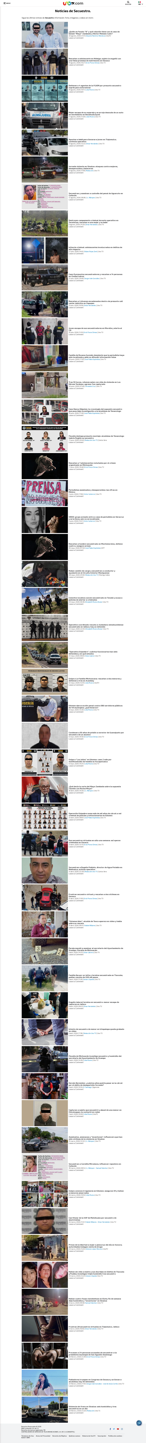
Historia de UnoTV (88, 1436)
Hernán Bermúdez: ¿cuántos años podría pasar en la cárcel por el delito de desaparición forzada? (95, 1084)
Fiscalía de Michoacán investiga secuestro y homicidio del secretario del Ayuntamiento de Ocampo (95, 1057)
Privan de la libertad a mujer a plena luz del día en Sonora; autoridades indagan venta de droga (95, 1246)
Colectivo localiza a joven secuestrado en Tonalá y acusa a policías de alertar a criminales (95, 599)
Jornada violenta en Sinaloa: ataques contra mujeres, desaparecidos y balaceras (93, 167)
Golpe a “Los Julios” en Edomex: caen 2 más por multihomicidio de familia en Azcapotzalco (90, 760)
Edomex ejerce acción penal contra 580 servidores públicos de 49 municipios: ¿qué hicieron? (95, 706)
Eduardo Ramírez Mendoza (95, 36)
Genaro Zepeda (88, 979)
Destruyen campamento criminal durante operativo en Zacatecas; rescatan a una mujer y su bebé (93, 221)
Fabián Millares (89, 925)
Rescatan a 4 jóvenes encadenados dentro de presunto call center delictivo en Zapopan (96, 302)
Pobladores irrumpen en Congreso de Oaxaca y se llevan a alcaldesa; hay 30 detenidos (95, 1380)
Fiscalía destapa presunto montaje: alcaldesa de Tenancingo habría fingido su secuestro (96, 437)
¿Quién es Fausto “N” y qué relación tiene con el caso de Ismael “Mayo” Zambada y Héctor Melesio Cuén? (94, 32)
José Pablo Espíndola (92, 359)
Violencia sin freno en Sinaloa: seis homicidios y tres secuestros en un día (92, 1407)
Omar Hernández (92, 144)
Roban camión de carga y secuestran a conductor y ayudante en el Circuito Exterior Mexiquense (92, 572)
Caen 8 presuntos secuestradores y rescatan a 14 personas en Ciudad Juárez (95, 275)
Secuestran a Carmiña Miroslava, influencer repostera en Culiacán (95, 1165)
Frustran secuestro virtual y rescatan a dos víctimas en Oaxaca (94, 895)
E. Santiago (88, 1087)
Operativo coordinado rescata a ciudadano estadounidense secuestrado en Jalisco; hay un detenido (96, 625)
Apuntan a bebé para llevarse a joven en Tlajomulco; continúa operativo (93, 140)
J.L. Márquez (90, 197)
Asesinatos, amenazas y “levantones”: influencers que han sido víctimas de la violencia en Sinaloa (95, 1138)
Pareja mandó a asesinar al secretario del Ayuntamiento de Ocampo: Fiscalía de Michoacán (96, 949)
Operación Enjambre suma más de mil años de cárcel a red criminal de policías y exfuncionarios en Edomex (95, 814)
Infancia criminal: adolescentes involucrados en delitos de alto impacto (95, 248)
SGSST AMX (25, 1437)
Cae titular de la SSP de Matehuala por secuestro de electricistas (92, 1219)
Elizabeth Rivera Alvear (94, 602)
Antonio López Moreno (94, 1249)
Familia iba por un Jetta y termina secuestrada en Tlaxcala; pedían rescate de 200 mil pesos (96, 976)
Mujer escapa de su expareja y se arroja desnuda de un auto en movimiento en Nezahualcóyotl (96, 113)
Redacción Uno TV (91, 440)
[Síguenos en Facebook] (110, 1429)
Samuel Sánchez (102, 1168)
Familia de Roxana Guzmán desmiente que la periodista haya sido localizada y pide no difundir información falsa (96, 356)
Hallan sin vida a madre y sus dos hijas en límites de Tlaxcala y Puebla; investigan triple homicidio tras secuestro (96, 1273)
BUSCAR (128, 4)
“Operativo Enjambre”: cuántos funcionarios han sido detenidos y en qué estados (93, 652)
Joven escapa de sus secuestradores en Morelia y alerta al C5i (95, 329)
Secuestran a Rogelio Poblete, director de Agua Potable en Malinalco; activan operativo (95, 868)
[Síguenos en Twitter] (114, 1429)
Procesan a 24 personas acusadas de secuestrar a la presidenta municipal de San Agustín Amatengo (93, 1353)
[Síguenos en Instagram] (122, 1429)
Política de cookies (115, 1436)
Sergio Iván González (92, 278)
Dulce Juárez (89, 656)
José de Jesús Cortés (110, 1384)
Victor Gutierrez (89, 494)
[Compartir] (139, 1423)
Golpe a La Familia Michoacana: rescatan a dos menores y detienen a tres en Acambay (95, 679)
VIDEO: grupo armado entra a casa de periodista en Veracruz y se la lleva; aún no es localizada (96, 518)
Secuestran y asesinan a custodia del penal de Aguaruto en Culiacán (96, 194)
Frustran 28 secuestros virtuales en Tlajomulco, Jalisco (94, 1326)
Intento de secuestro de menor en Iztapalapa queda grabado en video (96, 1030)
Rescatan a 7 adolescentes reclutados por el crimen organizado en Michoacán (92, 464)
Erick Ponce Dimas (92, 63)
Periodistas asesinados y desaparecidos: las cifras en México (93, 491)
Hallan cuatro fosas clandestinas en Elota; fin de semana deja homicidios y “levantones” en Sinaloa (95, 1299)
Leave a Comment (76, 38)
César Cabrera (88, 952)
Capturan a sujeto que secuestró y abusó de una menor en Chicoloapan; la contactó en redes (95, 1111)
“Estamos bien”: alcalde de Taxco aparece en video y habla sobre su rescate (95, 922)
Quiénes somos (74, 1436)
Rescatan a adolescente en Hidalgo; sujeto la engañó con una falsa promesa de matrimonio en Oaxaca (95, 59)
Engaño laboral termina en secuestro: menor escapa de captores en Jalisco (94, 1003)
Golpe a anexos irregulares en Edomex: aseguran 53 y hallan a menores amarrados (96, 1192)
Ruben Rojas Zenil (90, 251)
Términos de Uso (27, 1436)
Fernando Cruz (90, 386)
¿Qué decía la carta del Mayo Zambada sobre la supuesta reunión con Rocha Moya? (95, 787)
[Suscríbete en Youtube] (118, 1429)
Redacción (90, 171)
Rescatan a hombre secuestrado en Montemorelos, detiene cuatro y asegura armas (96, 545)
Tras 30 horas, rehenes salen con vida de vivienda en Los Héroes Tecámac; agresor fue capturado (94, 383)
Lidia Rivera (90, 90)
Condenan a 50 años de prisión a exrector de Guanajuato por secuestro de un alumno (96, 733)
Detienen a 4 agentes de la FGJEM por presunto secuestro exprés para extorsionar (95, 86)
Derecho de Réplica (59, 1436)
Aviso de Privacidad (43, 1436)
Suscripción (102, 1436)
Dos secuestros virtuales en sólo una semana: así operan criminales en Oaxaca (95, 841)
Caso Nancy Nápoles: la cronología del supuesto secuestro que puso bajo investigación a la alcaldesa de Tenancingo (95, 410)
